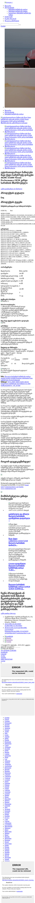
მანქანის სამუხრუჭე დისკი (18, 9)
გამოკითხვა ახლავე (8, 613)
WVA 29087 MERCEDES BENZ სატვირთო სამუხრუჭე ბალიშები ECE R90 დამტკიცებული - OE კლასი (15, 383)
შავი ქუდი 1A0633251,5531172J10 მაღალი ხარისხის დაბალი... (18, 542)
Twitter (3, 656)
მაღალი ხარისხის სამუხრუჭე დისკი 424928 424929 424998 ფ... (19, 587)
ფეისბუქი (4, 652)
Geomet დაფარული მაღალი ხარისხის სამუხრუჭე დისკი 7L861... (17, 567)
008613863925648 (6, 659)
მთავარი (8, 6)
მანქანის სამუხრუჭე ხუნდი (18, 11)
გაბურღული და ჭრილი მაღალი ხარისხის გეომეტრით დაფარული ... (19, 517)
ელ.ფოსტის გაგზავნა (8, 650)
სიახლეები (9, 17)
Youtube (3, 657)
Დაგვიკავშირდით (12, 21)
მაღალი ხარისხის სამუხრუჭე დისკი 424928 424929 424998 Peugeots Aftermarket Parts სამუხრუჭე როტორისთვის (17, 378)
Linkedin (3, 654)
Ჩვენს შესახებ (10, 19)
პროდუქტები (9, 7)
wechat (3, 661)
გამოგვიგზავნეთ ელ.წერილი (11, 189)
